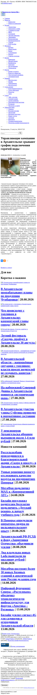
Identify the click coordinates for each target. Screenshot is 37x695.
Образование (12, 83)
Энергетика (12, 27)
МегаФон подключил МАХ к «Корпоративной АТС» (17, 491)
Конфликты (12, 63)
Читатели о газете (14, 106)
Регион (7, 25)
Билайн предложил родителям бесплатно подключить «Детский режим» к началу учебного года (16, 507)
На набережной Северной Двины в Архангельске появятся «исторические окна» (18, 393)
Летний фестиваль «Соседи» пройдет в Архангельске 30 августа (18, 339)
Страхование (12, 52)
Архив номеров (13, 100)
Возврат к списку (6, 267)
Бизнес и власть (13, 71)
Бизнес (7, 58)
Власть (7, 70)
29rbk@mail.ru (27, 639)
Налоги (10, 54)
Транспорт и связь (14, 28)
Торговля (11, 64)
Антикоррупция (13, 76)
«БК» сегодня (12, 97)
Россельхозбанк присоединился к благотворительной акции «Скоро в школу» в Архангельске (18, 459)
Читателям (11, 112)
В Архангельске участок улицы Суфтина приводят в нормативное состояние (18, 412)
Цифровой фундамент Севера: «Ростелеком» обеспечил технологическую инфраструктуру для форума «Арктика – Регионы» (16, 598)
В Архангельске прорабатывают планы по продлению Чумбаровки (16, 294)
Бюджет (10, 47)
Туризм (10, 42)
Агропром (11, 34)
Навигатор (11, 22)
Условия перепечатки (15, 121)
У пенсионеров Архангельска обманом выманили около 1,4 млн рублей (18, 436)
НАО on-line (12, 44)
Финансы (8, 46)
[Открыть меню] (3, 14)
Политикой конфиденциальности (12, 679)
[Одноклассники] (4, 261)
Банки (10, 51)
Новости (7, 20)
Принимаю (4, 685)
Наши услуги (12, 116)
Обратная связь (9, 107)
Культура (11, 92)
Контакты (11, 119)
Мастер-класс (12, 80)
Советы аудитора (13, 56)
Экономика (12, 37)
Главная (7, 18)
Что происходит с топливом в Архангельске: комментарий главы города (14, 317)
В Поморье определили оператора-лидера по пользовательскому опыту (16, 526)
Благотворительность (15, 88)
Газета (7, 95)
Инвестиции (12, 49)
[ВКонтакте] (2, 261)
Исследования (13, 66)
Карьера (7, 78)
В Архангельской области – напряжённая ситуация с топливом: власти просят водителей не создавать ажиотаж (18, 366)
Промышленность (14, 40)
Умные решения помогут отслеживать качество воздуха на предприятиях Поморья (18, 477)
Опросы (11, 109)
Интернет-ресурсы (14, 114)
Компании (11, 59)
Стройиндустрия (13, 30)
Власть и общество (14, 73)
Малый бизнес (13, 61)
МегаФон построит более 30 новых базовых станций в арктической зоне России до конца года (18, 574)
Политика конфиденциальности (18, 123)
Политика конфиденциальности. (18, 640)
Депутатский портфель (15, 75)
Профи (10, 82)
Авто (10, 94)
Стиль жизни (9, 87)
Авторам (11, 118)
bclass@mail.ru (10, 639)
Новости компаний (14, 23)
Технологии (12, 68)
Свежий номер (13, 99)
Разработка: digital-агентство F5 (29, 687)
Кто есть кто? (12, 85)
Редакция (11, 104)
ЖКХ (10, 32)
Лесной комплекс (14, 35)
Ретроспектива (13, 39)
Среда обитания (13, 90)
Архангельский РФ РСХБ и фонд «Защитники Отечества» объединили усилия (18, 542)
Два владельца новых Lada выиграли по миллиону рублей (15, 556)
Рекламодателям (13, 111)
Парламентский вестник (16, 102)
